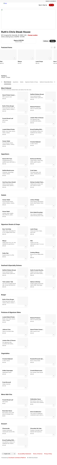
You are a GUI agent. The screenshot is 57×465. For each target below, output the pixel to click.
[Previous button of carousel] (51, 47)
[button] (8, 57)
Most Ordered (7, 82)
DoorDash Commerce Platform (17, 457)
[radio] (46, 41)
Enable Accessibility (51, 1)
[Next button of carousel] (54, 47)
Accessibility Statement (24, 453)
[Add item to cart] (14, 58)
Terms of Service (37, 453)
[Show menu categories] (1, 82)
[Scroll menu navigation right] (54, 82)
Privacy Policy (48, 453)
